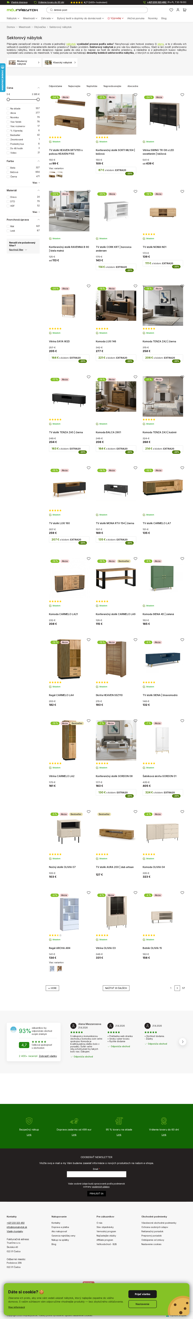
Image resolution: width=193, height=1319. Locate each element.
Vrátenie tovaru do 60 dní (51, 2)
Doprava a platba (60, 1227)
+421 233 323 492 (166, 2)
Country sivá (59, 174)
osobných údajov (100, 1186)
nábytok (71, 43)
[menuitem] (13, 18)
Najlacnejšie (74, 86)
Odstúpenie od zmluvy (152, 1240)
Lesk (25, 230)
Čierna (25, 176)
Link (29, 1134)
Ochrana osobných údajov (154, 1227)
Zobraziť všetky (48, 1056)
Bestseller (25, 135)
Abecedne (133, 86)
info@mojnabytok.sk (17, 1227)
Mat (25, 226)
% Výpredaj (25, 130)
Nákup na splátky (60, 1240)
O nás (99, 1223)
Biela (25, 167)
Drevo (25, 197)
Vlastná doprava (19, 2)
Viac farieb (25, 122)
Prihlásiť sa (96, 1193)
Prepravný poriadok (151, 1235)
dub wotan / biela (59, 969)
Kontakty (56, 1223)
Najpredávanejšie (112, 86)
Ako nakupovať (59, 1231)
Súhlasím (142, 1294)
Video (25, 152)
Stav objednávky (105, 1227)
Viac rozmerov (25, 126)
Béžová (25, 172)
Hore (54, 988)
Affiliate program (105, 1240)
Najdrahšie (92, 86)
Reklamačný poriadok (152, 1231)
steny (161, 43)
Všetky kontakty (15, 1231)
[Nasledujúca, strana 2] (177, 988)
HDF (25, 206)
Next (182, 1041)
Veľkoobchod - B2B (107, 1244)
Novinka (25, 117)
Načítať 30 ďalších (116, 988)
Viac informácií (16, 1307)
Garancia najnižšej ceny (63, 1235)
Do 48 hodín (25, 148)
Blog (54, 1244)
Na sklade (25, 108)
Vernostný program (106, 1231)
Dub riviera (52, 174)
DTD (25, 201)
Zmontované (25, 139)
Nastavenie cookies (151, 1244)
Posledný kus (25, 144)
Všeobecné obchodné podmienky (158, 1223)
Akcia (25, 113)
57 (183, 988)
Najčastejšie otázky (106, 1235)
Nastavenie (142, 1304)
